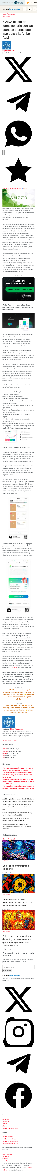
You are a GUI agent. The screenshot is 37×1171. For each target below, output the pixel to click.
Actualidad (5, 1119)
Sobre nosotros (7, 1154)
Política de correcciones (10, 1141)
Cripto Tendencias (8, 51)
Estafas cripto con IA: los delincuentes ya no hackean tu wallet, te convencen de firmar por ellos (17, 807)
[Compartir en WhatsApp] (18, 149)
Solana (4, 753)
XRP (3, 758)
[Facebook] (18, 1111)
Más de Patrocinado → (9, 839)
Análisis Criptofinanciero (10, 1128)
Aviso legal (5, 1161)
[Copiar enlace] (3, 152)
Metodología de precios (10, 1143)
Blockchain (5, 1121)
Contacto (5, 1159)
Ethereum (5, 751)
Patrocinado (11, 14)
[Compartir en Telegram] (18, 117)
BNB (3, 755)
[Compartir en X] (18, 85)
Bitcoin (4, 749)
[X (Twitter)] (18, 1015)
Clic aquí (14, 667)
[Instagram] (18, 1047)
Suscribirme (7, 971)
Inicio (4, 14)
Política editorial (7, 1137)
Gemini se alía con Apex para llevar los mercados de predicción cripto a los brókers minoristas (16, 826)
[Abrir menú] (25, 9)
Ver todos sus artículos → (10, 740)
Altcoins (5, 1126)
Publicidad (5, 1156)
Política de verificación (9, 1139)
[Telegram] (18, 1079)
